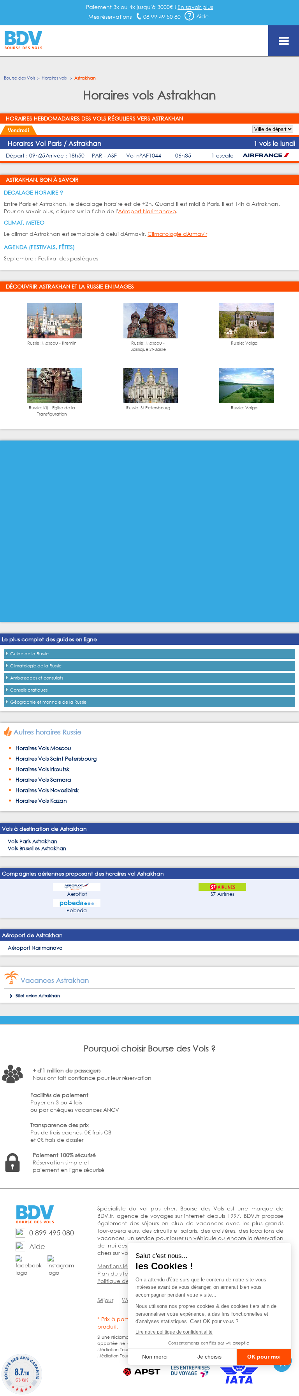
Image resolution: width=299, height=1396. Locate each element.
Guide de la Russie (29, 654)
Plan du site (112, 1273)
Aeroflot (77, 894)
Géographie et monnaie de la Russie (48, 702)
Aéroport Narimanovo (147, 211)
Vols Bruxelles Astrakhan (37, 848)
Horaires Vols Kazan (41, 800)
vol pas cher (158, 1208)
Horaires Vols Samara (43, 779)
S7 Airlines (222, 894)
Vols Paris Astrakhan (32, 841)
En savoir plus (195, 7)
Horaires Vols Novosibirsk (47, 790)
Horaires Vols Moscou (43, 748)
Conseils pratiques (28, 690)
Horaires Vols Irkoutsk (42, 769)
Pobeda (77, 910)
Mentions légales (119, 1266)
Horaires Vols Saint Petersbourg (56, 758)
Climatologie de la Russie (36, 666)
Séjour (105, 1300)
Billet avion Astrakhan (38, 996)
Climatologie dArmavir (177, 233)
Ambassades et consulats (36, 678)
